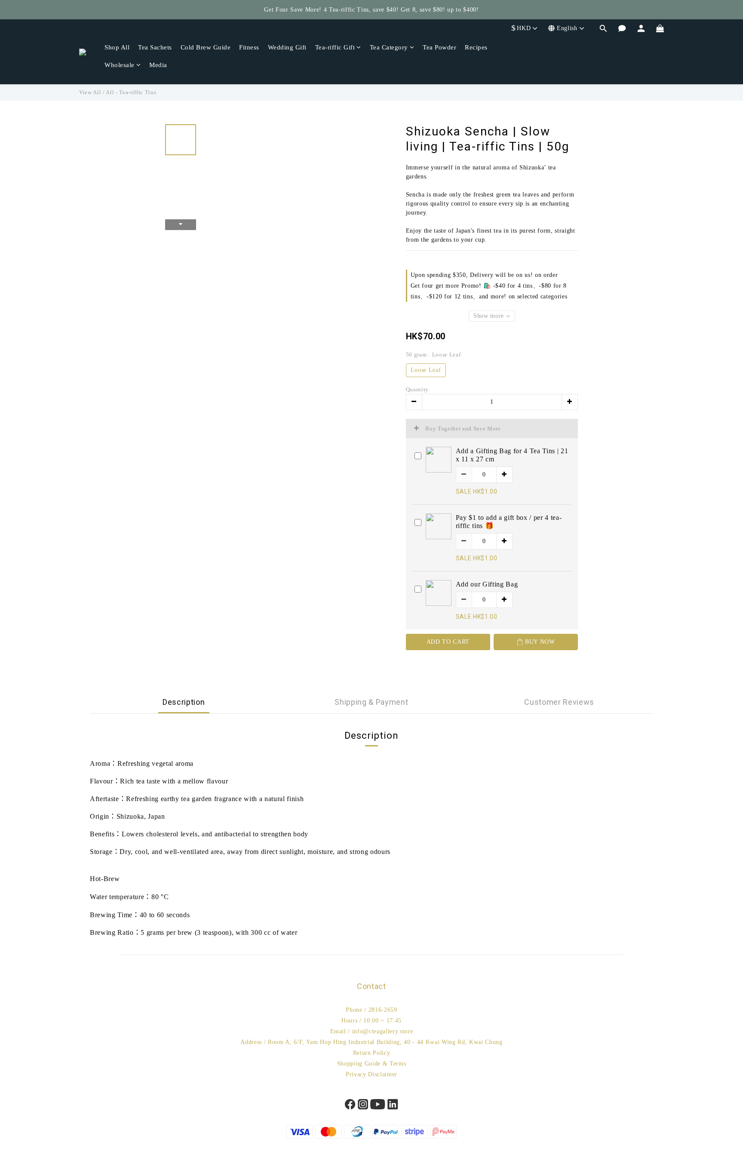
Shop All (116, 47)
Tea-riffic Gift (335, 47)
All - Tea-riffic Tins (131, 92)
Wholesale (119, 64)
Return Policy (371, 1053)
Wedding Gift (287, 47)
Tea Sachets (155, 47)
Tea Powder (439, 47)
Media (158, 64)
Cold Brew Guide (206, 47)
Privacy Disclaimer (371, 1074)
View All (90, 92)
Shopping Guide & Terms (371, 1063)
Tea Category (389, 47)
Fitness (249, 47)
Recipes (476, 47)
